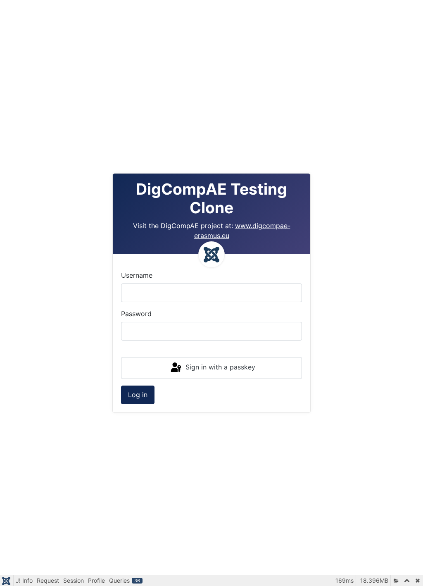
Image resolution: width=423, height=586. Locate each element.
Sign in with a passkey (219, 367)
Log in (137, 395)
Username (136, 275)
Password (136, 314)
